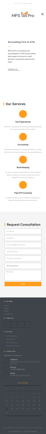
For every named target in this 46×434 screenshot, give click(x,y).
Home (6, 306)
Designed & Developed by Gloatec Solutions (23, 428)
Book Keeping (23, 167)
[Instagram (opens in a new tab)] (24, 6)
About (6, 308)
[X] (7, 324)
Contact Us (8, 314)
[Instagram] (21, 324)
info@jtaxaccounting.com (20, 375)
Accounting (23, 144)
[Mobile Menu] (42, 14)
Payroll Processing (23, 193)
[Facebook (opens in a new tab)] (22, 6)
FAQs (6, 311)
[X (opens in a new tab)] (19, 6)
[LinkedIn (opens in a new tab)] (27, 6)
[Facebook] (14, 324)
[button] (14, 70)
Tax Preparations (23, 122)
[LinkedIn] (28, 324)
